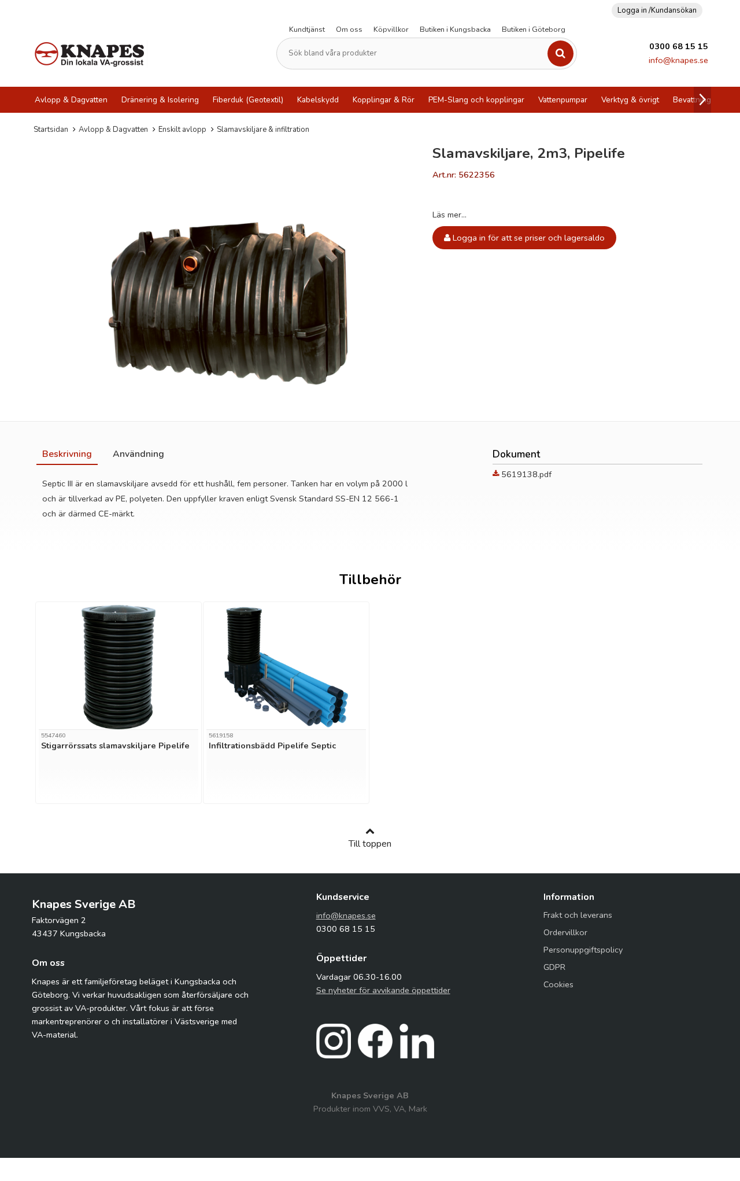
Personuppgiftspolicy (583, 949)
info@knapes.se (678, 60)
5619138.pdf (526, 474)
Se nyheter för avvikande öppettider (383, 990)
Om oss (349, 29)
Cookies (558, 984)
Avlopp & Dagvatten (71, 99)
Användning (138, 454)
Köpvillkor (391, 29)
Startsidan (51, 129)
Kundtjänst (307, 29)
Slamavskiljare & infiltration (263, 129)
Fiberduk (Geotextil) (248, 99)
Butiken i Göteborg (533, 29)
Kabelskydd (318, 99)
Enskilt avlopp (182, 129)
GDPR (554, 967)
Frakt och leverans (577, 915)
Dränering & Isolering (160, 99)
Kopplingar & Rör (384, 99)
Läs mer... (449, 214)
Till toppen (370, 843)
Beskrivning (67, 454)
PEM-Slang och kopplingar (476, 99)
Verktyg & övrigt (630, 99)
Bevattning (692, 99)
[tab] (67, 454)
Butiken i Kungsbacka (455, 29)
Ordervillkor (565, 932)
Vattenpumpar (562, 99)
